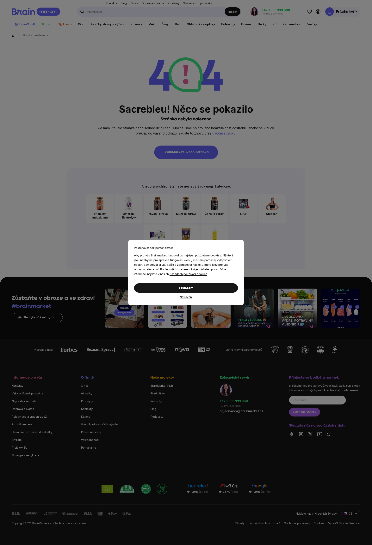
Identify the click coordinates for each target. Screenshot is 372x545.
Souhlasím (186, 288)
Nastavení (186, 297)
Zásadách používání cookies (188, 274)
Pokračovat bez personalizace (154, 247)
